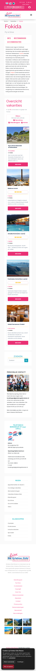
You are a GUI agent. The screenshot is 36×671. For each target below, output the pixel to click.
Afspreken (18, 598)
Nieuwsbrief (18, 610)
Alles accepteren (8, 666)
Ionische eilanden (13, 529)
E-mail (23, 2)
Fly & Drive (19, 120)
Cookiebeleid (18, 586)
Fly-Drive (18, 583)
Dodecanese (12, 526)
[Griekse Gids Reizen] (12, 15)
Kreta (9, 536)
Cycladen (11, 523)
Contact (18, 601)
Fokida (21, 53)
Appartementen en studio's (16, 485)
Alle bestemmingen (14, 491)
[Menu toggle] (31, 15)
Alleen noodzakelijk (9, 662)
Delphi (12, 72)
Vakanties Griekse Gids (15, 494)
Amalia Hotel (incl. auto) (16, 234)
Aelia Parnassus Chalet (16, 324)
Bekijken (18, 164)
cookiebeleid (12, 658)
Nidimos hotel (13, 188)
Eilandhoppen (15, 122)
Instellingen (20, 662)
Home (6, 21)
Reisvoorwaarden (18, 595)
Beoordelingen (18, 613)
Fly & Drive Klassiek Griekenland (15, 146)
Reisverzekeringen (18, 607)
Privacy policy (18, 604)
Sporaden (11, 533)
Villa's (9, 507)
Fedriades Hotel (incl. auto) (17, 279)
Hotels (25, 122)
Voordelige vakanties (14, 488)
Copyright (18, 589)
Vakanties (13, 21)
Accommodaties (13, 503)
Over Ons (18, 592)
